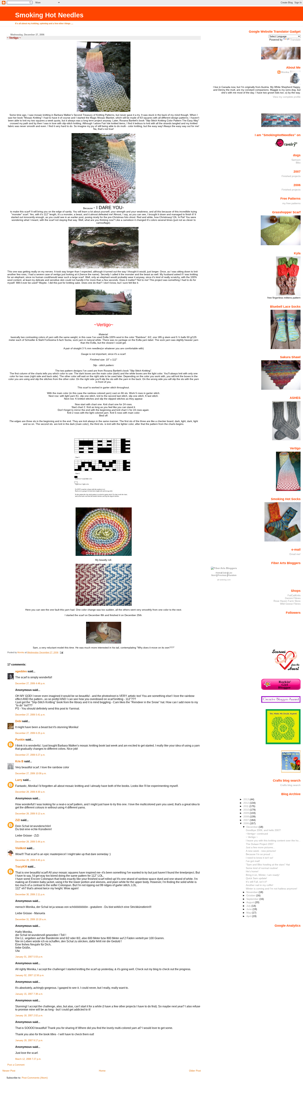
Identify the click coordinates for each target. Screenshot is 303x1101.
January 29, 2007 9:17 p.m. (29, 1040)
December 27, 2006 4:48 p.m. (30, 683)
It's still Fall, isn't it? (256, 881)
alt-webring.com (224, 580)
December (252, 826)
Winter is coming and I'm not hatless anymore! (271, 888)
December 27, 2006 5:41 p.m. (30, 715)
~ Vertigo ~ (252, 837)
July (248, 905)
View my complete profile (287, 96)
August (250, 902)
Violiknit (20, 848)
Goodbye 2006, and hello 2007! (263, 830)
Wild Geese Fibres (290, 603)
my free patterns (291, 203)
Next (213, 575)
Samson (296, 159)
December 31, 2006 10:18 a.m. (31, 919)
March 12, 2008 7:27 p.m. (28, 1059)
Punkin (20, 739)
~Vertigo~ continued (257, 833)
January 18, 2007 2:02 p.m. (29, 1015)
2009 (246, 813)
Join (225, 573)
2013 (246, 799)
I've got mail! (253, 861)
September (252, 899)
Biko (298, 162)
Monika (285, 72)
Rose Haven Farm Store (287, 601)
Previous (222, 575)
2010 (246, 809)
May (249, 912)
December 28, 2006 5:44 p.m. (30, 842)
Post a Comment (16, 1065)
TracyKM (21, 866)
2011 (246, 806)
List (230, 573)
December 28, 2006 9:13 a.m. (30, 813)
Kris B (19, 761)
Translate (295, 39)
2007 (246, 820)
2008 (246, 816)
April (249, 916)
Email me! (295, 554)
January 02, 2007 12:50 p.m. (29, 975)
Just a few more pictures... (260, 847)
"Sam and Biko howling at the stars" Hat (268, 864)
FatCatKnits (294, 595)
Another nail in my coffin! (259, 885)
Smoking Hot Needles (49, 15)
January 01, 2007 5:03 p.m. (29, 957)
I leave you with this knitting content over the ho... (273, 840)
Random (232, 575)
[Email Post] (61, 652)
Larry (18, 779)
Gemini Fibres (293, 598)
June (249, 909)
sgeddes (21, 671)
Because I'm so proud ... (259, 854)
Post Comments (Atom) (35, 1077)
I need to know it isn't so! (259, 857)
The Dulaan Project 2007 (260, 844)
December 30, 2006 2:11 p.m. (30, 894)
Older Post (195, 1070)
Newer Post (8, 1070)
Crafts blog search (290, 785)
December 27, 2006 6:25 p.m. (30, 733)
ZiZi (17, 820)
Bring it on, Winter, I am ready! (263, 875)
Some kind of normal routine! (262, 868)
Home (102, 1070)
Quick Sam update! (256, 878)
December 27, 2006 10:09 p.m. (31, 773)
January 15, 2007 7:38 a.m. (29, 994)
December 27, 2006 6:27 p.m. (30, 755)
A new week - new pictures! (261, 850)
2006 (246, 823)
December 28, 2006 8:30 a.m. (30, 792)
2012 (246, 802)
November (252, 892)
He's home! (252, 871)
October (251, 895)
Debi (18, 721)
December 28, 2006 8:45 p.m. (30, 860)
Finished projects (291, 176)
